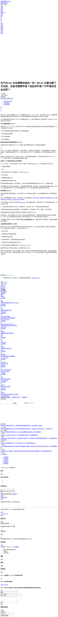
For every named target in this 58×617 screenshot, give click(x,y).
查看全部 (24, 397)
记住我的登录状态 (7, 494)
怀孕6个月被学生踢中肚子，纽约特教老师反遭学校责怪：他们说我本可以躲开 (21, 425)
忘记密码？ (15, 494)
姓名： (2, 590)
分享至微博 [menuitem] (7, 104)
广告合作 (6, 460)
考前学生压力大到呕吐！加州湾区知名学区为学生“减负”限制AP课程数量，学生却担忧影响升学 (26, 451)
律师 (2, 294)
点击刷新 (14, 509)
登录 (26, 403)
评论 (2, 98)
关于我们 (6, 457)
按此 (2, 180)
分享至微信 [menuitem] (7, 103)
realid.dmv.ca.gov (22, 202)
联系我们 (6, 458)
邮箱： (2, 592)
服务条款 (6, 463)
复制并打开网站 (4, 615)
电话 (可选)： (4, 594)
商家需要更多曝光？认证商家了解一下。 (11, 397)
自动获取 (16, 546)
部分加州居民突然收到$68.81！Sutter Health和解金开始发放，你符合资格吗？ (21, 432)
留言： (2, 602)
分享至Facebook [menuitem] (8, 101)
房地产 (2, 296)
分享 (12, 98)
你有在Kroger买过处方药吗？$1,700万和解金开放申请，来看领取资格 (19, 435)
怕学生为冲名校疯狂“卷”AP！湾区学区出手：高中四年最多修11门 (18, 443)
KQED (5, 282)
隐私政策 (6, 461)
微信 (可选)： (4, 595)
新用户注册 (4, 497)
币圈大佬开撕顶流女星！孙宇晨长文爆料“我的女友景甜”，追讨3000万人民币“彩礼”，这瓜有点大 (26, 428)
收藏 (8, 98)
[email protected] (35, 277)
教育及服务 (4, 291)
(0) (2, 98)
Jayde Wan (9, 275)
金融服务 (3, 293)
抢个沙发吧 (4, 454)
